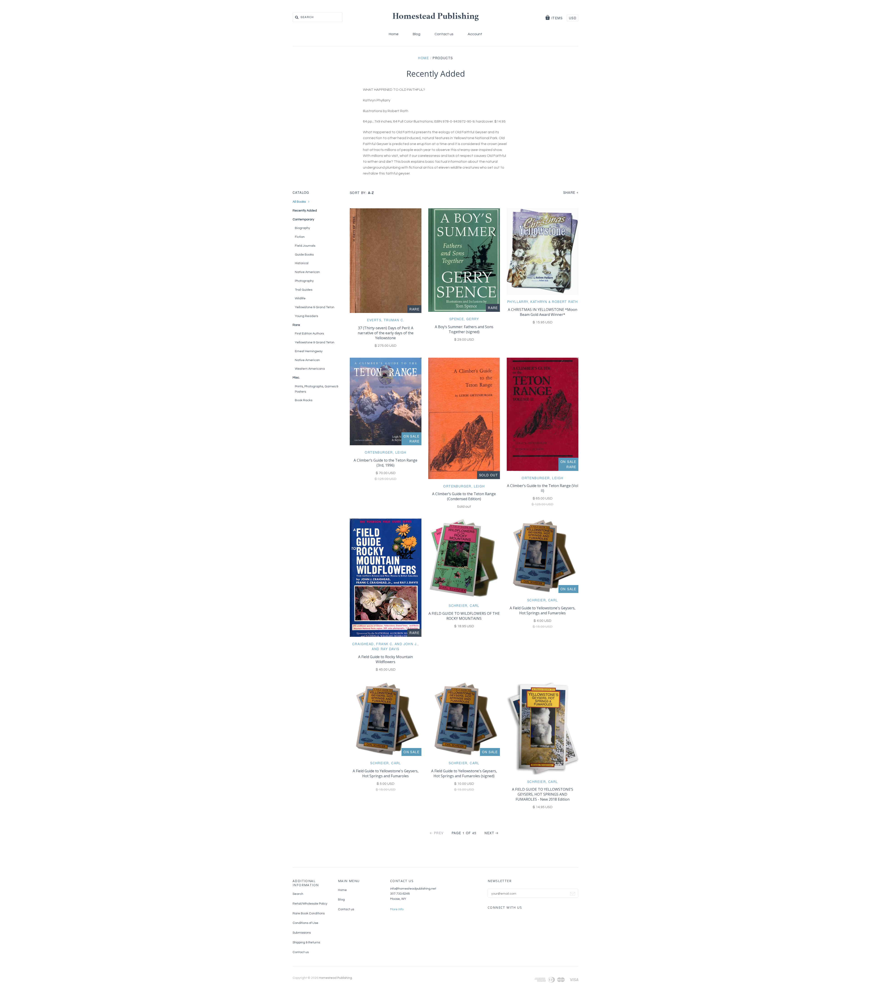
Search (298, 894)
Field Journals (305, 245)
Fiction (300, 237)
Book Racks (303, 400)
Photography (304, 281)
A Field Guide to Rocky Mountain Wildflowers (385, 659)
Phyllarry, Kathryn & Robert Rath (542, 301)
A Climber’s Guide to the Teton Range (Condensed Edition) (464, 496)
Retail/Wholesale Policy (310, 903)
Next (489, 833)
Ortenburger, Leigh (385, 452)
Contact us (444, 34)
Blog (416, 34)
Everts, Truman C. (385, 320)
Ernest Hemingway (309, 351)
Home (394, 34)
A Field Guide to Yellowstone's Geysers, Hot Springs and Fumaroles (542, 610)
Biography (302, 228)
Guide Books (304, 254)
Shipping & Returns (306, 942)
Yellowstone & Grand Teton (314, 307)
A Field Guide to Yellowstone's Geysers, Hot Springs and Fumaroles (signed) (464, 773)
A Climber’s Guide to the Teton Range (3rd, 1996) (385, 463)
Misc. (296, 377)
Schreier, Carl (464, 605)
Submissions (302, 932)
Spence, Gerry (464, 319)
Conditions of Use (305, 923)
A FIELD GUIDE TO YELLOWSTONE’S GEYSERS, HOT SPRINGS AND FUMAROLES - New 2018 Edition (542, 794)
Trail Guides (303, 289)
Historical (301, 263)
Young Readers (306, 316)
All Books (299, 201)
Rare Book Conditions (309, 913)
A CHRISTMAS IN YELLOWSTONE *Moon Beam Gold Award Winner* (542, 312)
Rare (296, 325)
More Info (397, 909)
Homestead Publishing (435, 17)
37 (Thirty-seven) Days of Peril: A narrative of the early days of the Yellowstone (385, 332)
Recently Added (305, 210)
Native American (307, 272)
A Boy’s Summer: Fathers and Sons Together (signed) (464, 329)
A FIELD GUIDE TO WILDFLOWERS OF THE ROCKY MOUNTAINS (464, 616)
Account (475, 34)
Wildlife (300, 298)
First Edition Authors (309, 333)
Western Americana (310, 368)
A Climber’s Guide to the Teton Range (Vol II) (542, 488)
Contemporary (303, 219)
